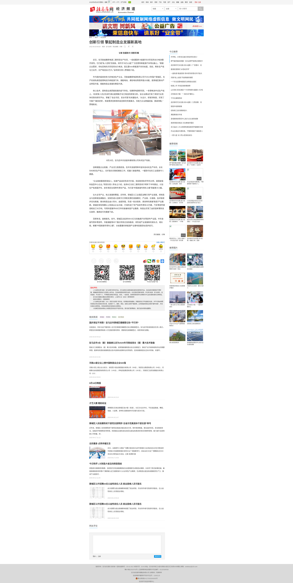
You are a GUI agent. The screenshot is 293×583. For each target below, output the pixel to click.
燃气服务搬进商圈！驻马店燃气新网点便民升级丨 (177, 164)
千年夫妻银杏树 (176, 98)
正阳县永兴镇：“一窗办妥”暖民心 (182, 94)
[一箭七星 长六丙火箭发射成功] (177, 297)
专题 (164, 2)
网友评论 (93, 526)
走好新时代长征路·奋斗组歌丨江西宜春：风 (186, 102)
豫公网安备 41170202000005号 (148, 578)
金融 (182, 2)
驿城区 (102, 317)
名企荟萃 (103, 37)
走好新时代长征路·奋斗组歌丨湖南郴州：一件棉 (177, 220)
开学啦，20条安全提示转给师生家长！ (184, 57)
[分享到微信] (149, 261)
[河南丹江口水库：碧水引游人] (195, 278)
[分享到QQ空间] (158, 261)
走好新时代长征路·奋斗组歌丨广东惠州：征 (186, 65)
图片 (151, 2)
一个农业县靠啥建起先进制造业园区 (183, 82)
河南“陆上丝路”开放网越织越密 (182, 77)
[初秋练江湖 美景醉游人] (195, 316)
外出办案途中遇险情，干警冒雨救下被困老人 (187, 131)
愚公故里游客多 (174, 342)
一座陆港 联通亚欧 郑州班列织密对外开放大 (186, 73)
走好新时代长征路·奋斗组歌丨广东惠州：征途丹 (195, 164)
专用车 (108, 317)
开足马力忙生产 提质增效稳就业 (177, 324)
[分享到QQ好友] (153, 261)
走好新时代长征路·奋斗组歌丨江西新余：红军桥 (177, 202)
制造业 (114, 317)
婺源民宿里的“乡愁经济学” (180, 69)
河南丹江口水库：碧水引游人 (195, 287)
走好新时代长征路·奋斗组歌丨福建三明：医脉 (195, 239)
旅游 (190, 2)
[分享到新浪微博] (145, 261)
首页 (142, 2)
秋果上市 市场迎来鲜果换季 (180, 86)
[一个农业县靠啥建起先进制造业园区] (195, 259)
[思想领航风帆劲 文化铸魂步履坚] (177, 278)
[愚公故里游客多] (177, 335)
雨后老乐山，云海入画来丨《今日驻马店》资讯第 (177, 239)
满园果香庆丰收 (176, 115)
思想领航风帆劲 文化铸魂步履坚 (182, 123)
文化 (173, 2)
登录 (196, 2)
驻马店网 (108, 47)
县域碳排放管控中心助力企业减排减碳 (184, 119)
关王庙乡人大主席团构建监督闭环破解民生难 (187, 127)
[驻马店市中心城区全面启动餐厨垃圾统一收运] (177, 259)
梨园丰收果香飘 (176, 106)
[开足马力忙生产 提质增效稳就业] (177, 316)
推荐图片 (173, 248)
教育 (186, 2)
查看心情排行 (160, 242)
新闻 (147, 2)
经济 (96, 37)
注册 (199, 2)
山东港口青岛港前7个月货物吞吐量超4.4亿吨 (187, 90)
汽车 (160, 2)
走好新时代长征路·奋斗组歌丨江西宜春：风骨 (177, 183)
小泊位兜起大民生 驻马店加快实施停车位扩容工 (194, 202)
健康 (177, 2)
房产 (169, 2)
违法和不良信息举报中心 (146, 581)
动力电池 (121, 317)
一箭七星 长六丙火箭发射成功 (181, 135)
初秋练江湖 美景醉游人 (179, 110)
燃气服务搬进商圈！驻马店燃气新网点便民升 (187, 61)
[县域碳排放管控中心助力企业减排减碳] (195, 335)
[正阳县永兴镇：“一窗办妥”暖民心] (195, 297)
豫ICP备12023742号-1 (132, 569)
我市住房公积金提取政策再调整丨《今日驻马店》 (195, 220)
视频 (156, 2)
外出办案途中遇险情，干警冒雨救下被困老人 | (195, 183)
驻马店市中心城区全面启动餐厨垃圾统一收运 (177, 268)
